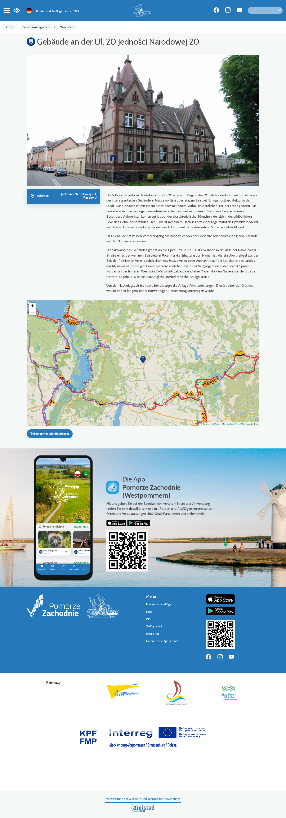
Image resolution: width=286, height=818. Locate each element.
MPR (76, 11)
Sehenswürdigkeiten (36, 27)
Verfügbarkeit (154, 626)
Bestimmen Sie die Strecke (51, 433)
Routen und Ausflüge (49, 11)
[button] (143, 359)
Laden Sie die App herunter (162, 641)
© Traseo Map (219, 424)
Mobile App (152, 633)
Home (9, 27)
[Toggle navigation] (6, 10)
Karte (68, 11)
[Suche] (279, 10)
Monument (67, 27)
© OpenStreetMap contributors (242, 424)
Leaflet (206, 424)
